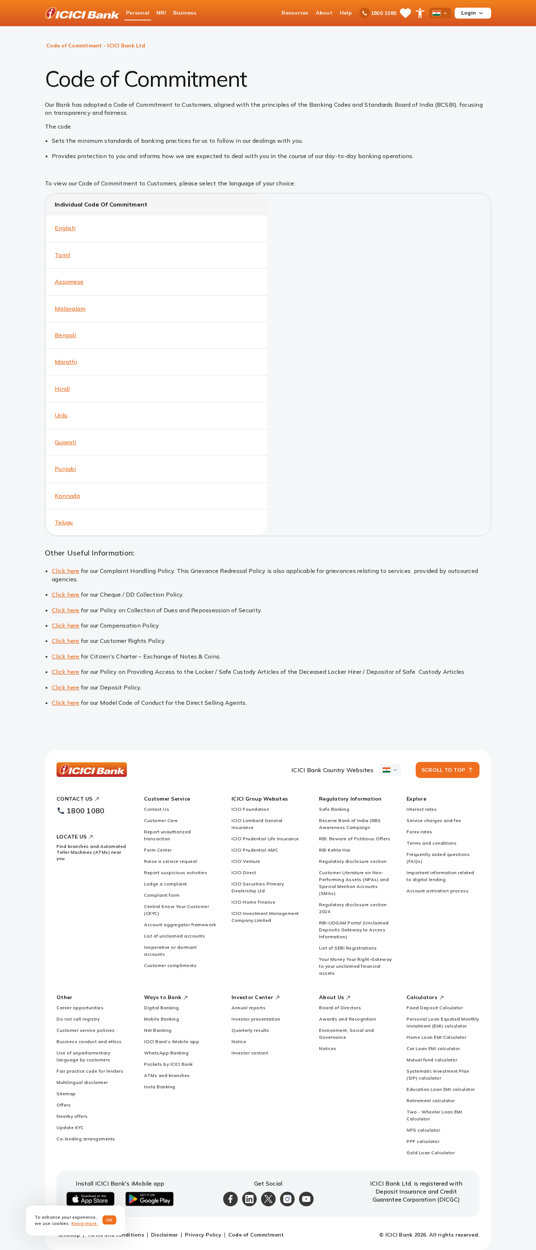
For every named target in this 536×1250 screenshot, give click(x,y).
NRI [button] (161, 12)
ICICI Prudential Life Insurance (265, 838)
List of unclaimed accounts (174, 936)
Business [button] (184, 12)
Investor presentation (256, 1019)
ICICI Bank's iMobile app (171, 1041)
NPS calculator (423, 1130)
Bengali (65, 335)
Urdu (61, 415)
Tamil (62, 255)
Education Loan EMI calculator (441, 1089)
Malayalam (70, 308)
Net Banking (158, 1030)
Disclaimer (164, 1234)
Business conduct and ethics (89, 1041)
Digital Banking (161, 1007)
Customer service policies (86, 1030)
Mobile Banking (161, 1019)
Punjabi (65, 468)
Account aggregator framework (180, 924)
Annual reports (248, 1007)
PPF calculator (423, 1141)
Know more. (84, 1223)
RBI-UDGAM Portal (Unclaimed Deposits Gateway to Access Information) (354, 929)
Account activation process (438, 890)
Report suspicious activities (175, 872)
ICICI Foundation (250, 809)
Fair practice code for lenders (90, 1071)
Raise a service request (170, 861)
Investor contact (250, 1053)
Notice (239, 1041)
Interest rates (422, 809)
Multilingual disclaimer (82, 1082)
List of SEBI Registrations (348, 948)
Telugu (64, 522)
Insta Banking (159, 1086)
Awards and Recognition (347, 1019)
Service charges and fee (434, 820)
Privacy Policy (203, 1234)
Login (468, 12)
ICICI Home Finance (253, 902)
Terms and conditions (432, 843)
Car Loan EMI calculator (433, 1048)
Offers (64, 1105)
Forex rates (419, 831)
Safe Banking (334, 809)
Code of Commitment (256, 1234)
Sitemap (66, 1093)
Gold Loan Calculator (431, 1152)
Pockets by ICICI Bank (168, 1064)
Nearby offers (72, 1116)
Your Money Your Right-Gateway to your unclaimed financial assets (355, 966)
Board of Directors (340, 1007)
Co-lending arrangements (86, 1138)
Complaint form (161, 895)
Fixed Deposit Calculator (435, 1007)
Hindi (62, 388)
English (65, 228)
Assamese (69, 281)
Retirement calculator (431, 1100)
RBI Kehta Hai (334, 850)
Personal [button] (137, 12)
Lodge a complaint (165, 884)
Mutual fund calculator (432, 1059)
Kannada (67, 495)
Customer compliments (170, 965)
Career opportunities (80, 1007)
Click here (65, 570)
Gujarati (65, 442)
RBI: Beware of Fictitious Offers (354, 838)
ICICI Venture (246, 861)
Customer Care (161, 820)
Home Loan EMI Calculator (436, 1037)
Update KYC (70, 1127)
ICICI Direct (244, 872)
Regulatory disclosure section (353, 861)
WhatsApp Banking (166, 1053)
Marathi (66, 361)
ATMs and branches (167, 1075)
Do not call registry (78, 1019)
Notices (328, 1048)
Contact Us (156, 809)
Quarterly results (250, 1030)
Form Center (158, 850)
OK (109, 1220)
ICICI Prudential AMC (255, 850)
